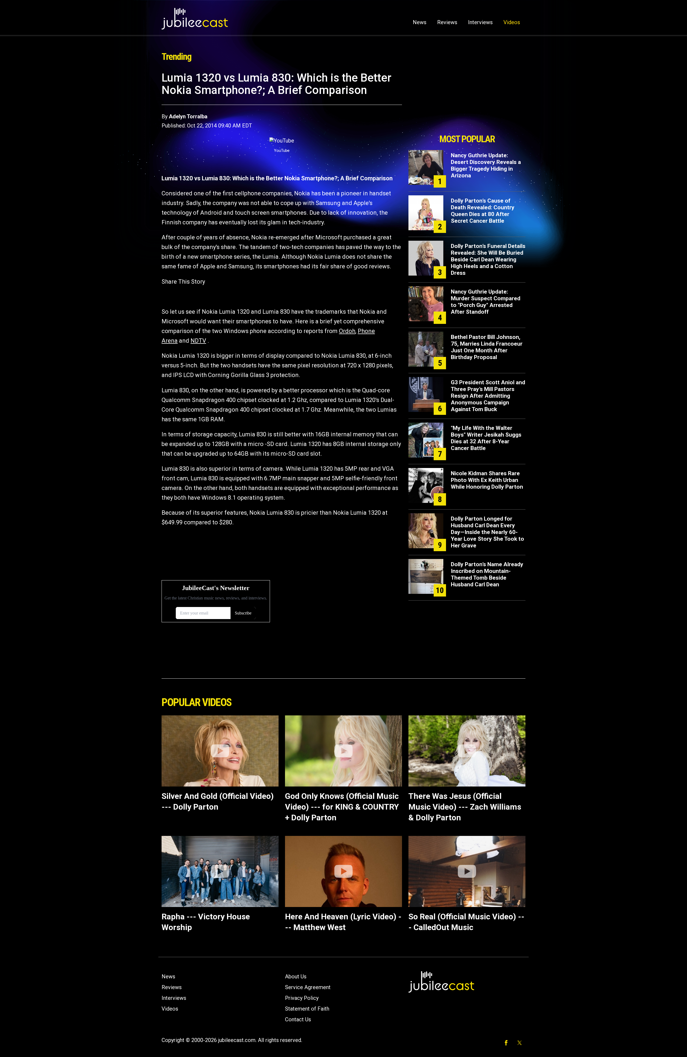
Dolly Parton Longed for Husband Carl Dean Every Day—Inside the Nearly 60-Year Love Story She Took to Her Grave (487, 532)
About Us (295, 976)
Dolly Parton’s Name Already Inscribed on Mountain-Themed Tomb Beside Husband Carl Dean (487, 574)
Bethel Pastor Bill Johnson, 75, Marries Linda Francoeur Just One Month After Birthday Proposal (486, 347)
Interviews (480, 22)
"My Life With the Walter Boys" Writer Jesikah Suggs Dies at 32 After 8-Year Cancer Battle (486, 438)
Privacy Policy (302, 998)
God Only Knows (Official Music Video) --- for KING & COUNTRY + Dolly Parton (342, 806)
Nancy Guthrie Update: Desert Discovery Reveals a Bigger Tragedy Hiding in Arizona (486, 165)
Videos (511, 22)
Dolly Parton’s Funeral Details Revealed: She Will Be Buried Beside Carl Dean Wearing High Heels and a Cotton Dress (488, 259)
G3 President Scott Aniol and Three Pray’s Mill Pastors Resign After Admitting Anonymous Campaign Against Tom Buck (488, 395)
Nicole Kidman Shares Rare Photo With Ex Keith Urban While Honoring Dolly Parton (487, 480)
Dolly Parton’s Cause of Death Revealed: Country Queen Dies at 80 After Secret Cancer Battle (482, 210)
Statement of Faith (307, 1008)
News (419, 22)
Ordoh (347, 331)
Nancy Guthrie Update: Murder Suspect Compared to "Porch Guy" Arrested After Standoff (485, 301)
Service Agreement (308, 987)
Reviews (447, 22)
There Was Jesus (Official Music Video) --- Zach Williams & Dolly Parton (464, 806)
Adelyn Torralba (188, 116)
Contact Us (298, 1019)
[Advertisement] (467, 101)
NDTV (198, 340)
